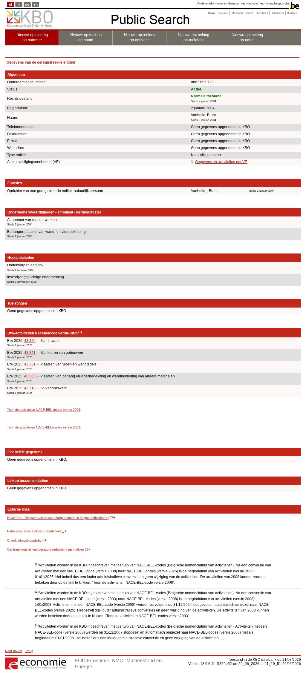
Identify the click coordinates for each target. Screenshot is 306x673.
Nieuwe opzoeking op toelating (193, 37)
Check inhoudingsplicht (24, 540)
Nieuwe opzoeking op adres (247, 37)
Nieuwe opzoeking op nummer (32, 37)
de (27, 4)
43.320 (30, 341)
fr (19, 4)
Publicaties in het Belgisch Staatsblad (34, 531)
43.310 (30, 388)
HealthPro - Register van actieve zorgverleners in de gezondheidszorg (58, 518)
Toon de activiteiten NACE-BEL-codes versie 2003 (43, 427)
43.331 (30, 364)
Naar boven (13, 651)
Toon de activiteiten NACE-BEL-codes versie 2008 (43, 409)
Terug (29, 651)
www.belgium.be (278, 3)
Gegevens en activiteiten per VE (221, 162)
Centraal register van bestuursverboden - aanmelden (45, 549)
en (35, 4)
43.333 (30, 376)
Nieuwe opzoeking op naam (86, 37)
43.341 (30, 353)
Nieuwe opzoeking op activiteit (139, 37)
